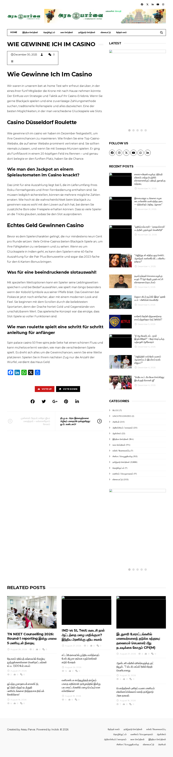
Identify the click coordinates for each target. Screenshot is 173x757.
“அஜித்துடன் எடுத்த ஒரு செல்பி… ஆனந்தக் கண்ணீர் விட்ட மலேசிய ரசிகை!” (149, 258)
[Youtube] (158, 4)
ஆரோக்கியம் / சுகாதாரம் (123, 427)
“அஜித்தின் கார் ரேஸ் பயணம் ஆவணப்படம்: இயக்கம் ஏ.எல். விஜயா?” (147, 359)
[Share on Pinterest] (66, 401)
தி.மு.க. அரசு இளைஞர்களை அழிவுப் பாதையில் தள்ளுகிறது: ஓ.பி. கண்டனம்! (75, 421)
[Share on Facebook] (32, 401)
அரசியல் (116, 421)
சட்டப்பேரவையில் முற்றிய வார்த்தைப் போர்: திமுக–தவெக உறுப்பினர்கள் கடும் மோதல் (80, 658)
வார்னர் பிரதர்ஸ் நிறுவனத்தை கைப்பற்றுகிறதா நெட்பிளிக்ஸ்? (148, 318)
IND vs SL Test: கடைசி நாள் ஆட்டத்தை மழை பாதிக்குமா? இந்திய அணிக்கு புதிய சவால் (83, 634)
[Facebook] (142, 4)
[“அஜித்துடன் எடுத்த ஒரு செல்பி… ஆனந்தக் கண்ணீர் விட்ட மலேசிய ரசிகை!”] (120, 260)
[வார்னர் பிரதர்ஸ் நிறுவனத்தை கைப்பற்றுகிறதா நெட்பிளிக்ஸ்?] (120, 321)
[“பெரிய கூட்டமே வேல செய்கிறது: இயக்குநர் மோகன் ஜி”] (120, 382)
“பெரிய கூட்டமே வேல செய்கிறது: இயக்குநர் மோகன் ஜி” (149, 379)
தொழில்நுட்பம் (49, 32)
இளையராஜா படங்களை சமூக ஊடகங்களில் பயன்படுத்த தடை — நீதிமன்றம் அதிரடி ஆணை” (148, 201)
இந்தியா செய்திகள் (30, 32)
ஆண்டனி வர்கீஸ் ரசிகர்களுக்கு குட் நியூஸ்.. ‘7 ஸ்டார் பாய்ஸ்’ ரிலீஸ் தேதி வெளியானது (135, 667)
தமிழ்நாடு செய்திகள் (86, 32)
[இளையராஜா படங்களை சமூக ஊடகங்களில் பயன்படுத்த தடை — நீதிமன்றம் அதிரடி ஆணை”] (120, 208)
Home (13, 32)
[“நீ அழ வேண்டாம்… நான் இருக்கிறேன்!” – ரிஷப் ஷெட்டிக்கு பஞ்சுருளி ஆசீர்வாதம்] (120, 341)
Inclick (55, 729)
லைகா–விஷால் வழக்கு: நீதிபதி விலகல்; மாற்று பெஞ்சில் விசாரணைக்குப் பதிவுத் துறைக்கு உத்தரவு (149, 179)
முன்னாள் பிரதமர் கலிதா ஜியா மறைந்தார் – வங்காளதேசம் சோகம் (35, 421)
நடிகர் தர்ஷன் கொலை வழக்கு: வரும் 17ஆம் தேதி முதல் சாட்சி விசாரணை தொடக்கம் (148, 279)
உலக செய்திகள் (66, 32)
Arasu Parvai (28, 729)
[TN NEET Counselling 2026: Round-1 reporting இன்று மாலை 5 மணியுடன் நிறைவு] (32, 612)
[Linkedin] (152, 4)
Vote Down (70, 389)
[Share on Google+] (55, 401)
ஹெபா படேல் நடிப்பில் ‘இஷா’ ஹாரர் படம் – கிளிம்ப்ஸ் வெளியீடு (149, 298)
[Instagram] (163, 4)
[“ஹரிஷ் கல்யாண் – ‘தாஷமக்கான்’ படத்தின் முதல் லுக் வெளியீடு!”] (120, 236)
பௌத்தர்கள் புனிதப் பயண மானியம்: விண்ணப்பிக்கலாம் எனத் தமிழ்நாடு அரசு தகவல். (135, 692)
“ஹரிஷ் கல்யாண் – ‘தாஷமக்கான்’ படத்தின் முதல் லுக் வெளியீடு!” (149, 228)
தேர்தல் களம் (121, 32)
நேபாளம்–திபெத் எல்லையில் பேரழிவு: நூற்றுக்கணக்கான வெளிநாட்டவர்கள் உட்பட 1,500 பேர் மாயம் (27, 662)
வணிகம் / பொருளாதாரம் (123, 473)
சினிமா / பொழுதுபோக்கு (123, 456)
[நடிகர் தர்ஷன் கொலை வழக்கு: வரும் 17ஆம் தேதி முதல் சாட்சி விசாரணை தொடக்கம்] (120, 281)
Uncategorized (122, 416)
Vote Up (47, 389)
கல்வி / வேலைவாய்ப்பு (121, 450)
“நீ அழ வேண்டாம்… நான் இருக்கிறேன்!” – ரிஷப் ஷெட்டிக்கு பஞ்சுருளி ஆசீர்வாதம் (149, 339)
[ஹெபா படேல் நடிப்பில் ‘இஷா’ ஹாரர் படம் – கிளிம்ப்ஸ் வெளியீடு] (120, 302)
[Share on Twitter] (44, 401)
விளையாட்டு (106, 32)
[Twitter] (147, 4)
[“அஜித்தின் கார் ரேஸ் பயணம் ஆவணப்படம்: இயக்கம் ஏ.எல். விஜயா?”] (120, 362)
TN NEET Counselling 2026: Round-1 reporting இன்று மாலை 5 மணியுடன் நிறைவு (32, 638)
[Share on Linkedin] (77, 401)
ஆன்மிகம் (117, 433)
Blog (116, 410)
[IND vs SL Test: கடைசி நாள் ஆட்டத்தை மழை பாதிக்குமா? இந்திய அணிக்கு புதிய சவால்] (86, 610)
